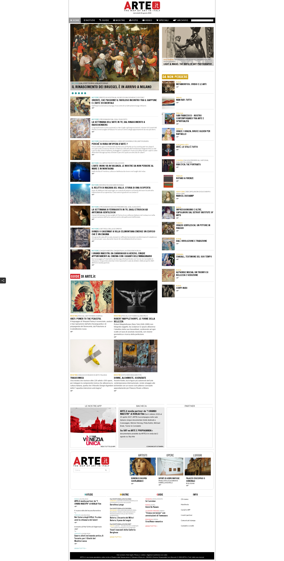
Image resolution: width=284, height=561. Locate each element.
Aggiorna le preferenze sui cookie (157, 555)
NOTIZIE (75, 83)
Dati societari (121, 555)
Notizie (90, 20)
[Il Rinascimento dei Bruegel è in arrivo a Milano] (114, 57)
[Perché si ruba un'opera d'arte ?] (80, 150)
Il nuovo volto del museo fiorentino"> (87, 515)
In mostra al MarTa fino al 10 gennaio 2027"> (88, 534)
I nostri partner (186, 515)
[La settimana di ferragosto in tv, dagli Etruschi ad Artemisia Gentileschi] (80, 216)
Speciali (164, 20)
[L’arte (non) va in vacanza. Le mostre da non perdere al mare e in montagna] (80, 172)
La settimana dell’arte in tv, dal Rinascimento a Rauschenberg (118, 123)
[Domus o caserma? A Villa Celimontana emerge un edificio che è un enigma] (80, 238)
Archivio (182, 20)
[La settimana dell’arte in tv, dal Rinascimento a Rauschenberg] (80, 128)
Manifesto (185, 504)
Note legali (129, 555)
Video (148, 20)
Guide (105, 20)
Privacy (136, 555)
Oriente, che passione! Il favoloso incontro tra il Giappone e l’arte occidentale (124, 101)
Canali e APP (185, 510)
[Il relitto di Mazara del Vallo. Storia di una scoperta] (80, 194)
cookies (143, 555)
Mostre (120, 20)
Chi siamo (184, 499)
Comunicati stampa (188, 520)
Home (76, 20)
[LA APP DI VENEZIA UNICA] (93, 447)
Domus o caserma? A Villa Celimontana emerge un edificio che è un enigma (123, 233)
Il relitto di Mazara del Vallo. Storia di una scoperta (121, 187)
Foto (135, 20)
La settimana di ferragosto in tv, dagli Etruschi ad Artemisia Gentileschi (120, 211)
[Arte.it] (142, 6)
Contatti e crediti (187, 526)
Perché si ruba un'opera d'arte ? (110, 143)
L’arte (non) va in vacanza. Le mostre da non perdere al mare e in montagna (123, 167)
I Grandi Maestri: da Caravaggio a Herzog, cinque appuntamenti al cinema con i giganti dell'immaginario (122, 255)
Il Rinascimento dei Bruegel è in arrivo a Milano (111, 87)
